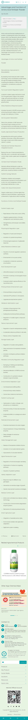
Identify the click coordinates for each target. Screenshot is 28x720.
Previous (4, 536)
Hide (14, 18)
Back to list (15, 536)
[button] (12, 615)
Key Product (5, 670)
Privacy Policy (17, 714)
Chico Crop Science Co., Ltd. (16, 710)
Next (24, 536)
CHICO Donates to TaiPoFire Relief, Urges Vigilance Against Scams (12, 611)
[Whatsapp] (3, 718)
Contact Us (5, 622)
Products (4, 666)
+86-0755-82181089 (22, 626)
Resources (4, 680)
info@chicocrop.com (9, 626)
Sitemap (9, 714)
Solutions (4, 676)
